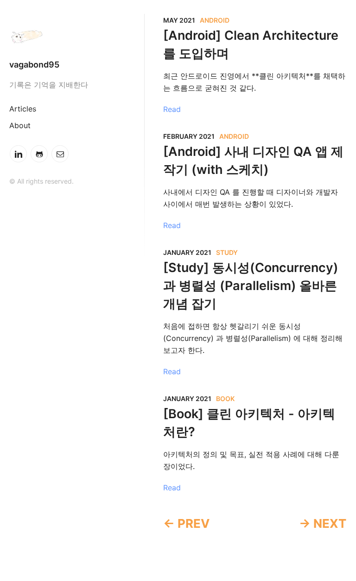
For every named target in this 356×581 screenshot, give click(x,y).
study (227, 252)
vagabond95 (34, 64)
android (214, 20)
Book (225, 398)
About (20, 125)
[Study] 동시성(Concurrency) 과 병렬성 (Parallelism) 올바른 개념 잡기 (250, 285)
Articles (22, 108)
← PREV (186, 523)
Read (172, 109)
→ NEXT (322, 523)
